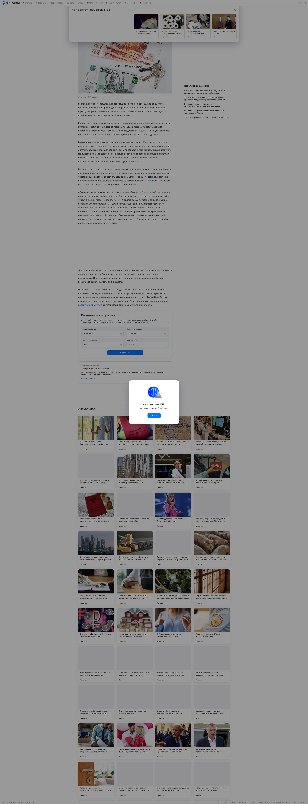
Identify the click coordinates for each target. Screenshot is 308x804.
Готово (154, 416)
